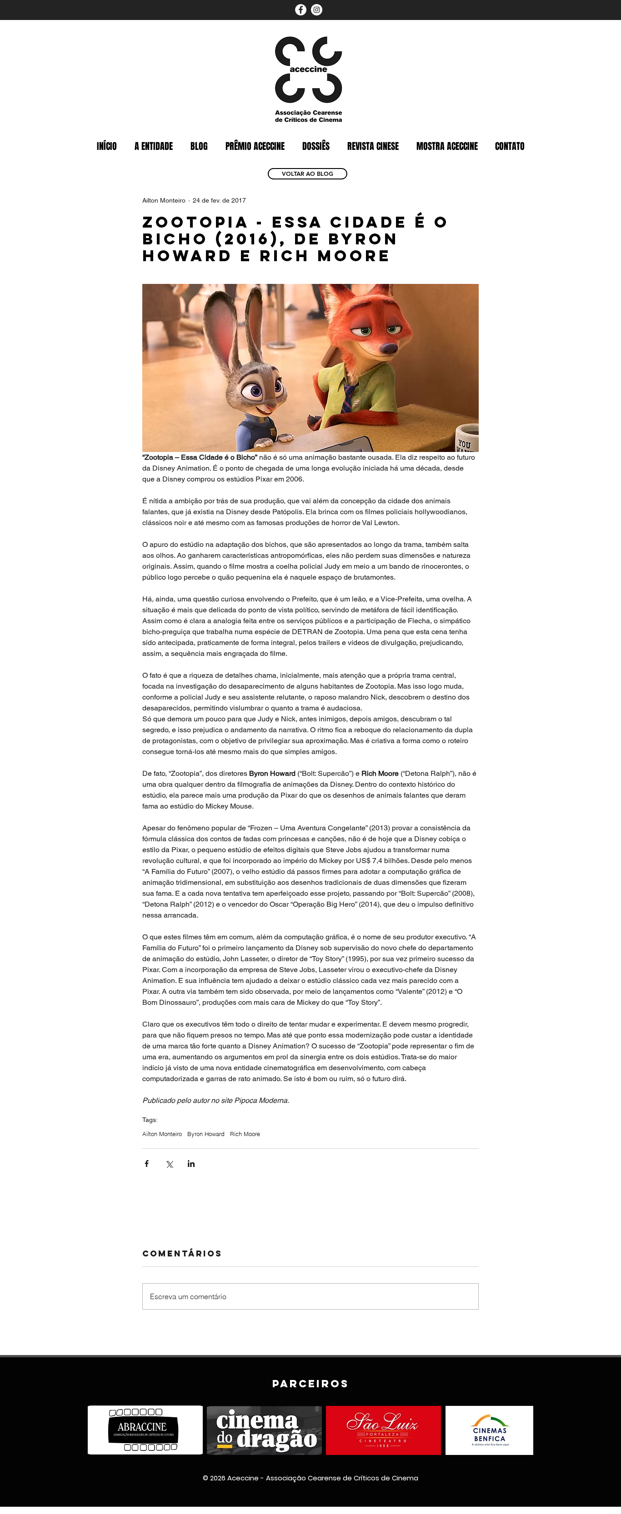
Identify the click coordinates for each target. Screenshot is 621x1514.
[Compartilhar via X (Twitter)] (169, 1163)
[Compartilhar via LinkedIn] (191, 1163)
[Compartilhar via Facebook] (146, 1163)
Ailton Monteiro (162, 1133)
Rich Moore (245, 1133)
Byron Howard (206, 1133)
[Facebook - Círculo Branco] (300, 9)
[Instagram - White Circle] (316, 9)
